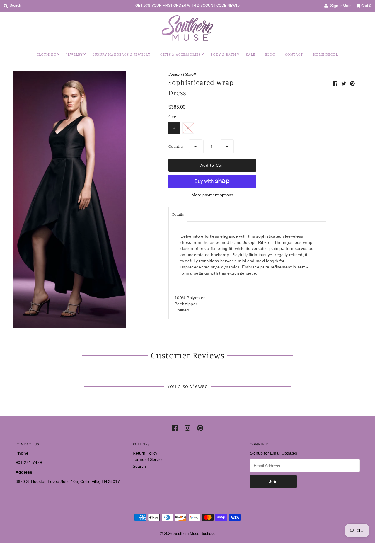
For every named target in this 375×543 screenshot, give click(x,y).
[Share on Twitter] (344, 83)
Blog (270, 54)
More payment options (212, 195)
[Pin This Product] (352, 83)
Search (139, 466)
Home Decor (325, 54)
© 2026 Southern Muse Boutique (187, 533)
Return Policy (145, 453)
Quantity (175, 146)
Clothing (46, 54)
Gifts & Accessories (180, 54)
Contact (294, 54)
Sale (250, 54)
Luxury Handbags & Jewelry (121, 54)
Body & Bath (223, 54)
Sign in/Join (340, 5)
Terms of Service (148, 459)
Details (178, 214)
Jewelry (74, 54)
